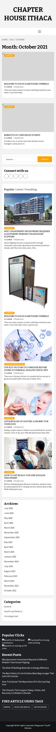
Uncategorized (11, 616)
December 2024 (11, 561)
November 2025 (11, 532)
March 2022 (9, 580)
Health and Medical (15, 364)
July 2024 (8, 566)
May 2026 (8, 518)
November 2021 (11, 585)
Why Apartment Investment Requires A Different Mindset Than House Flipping (27, 234)
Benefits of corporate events (22, 135)
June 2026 (8, 513)
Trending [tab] (30, 189)
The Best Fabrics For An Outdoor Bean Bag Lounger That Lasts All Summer (28, 675)
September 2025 (12, 537)
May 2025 (8, 542)
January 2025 (10, 556)
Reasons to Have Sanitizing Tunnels (26, 84)
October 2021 (10, 590)
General (9, 55)
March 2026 (9, 527)
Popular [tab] (9, 189)
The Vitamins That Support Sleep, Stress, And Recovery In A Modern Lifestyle (23, 691)
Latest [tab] (19, 189)
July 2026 (8, 508)
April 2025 (8, 547)
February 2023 (10, 576)
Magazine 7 (40, 725)
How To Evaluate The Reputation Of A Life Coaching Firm (26, 683)
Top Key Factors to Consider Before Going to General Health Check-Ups (26, 368)
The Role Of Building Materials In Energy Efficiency (25, 667)
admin (9, 87)
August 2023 (9, 571)
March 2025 (9, 551)
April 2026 (8, 522)
